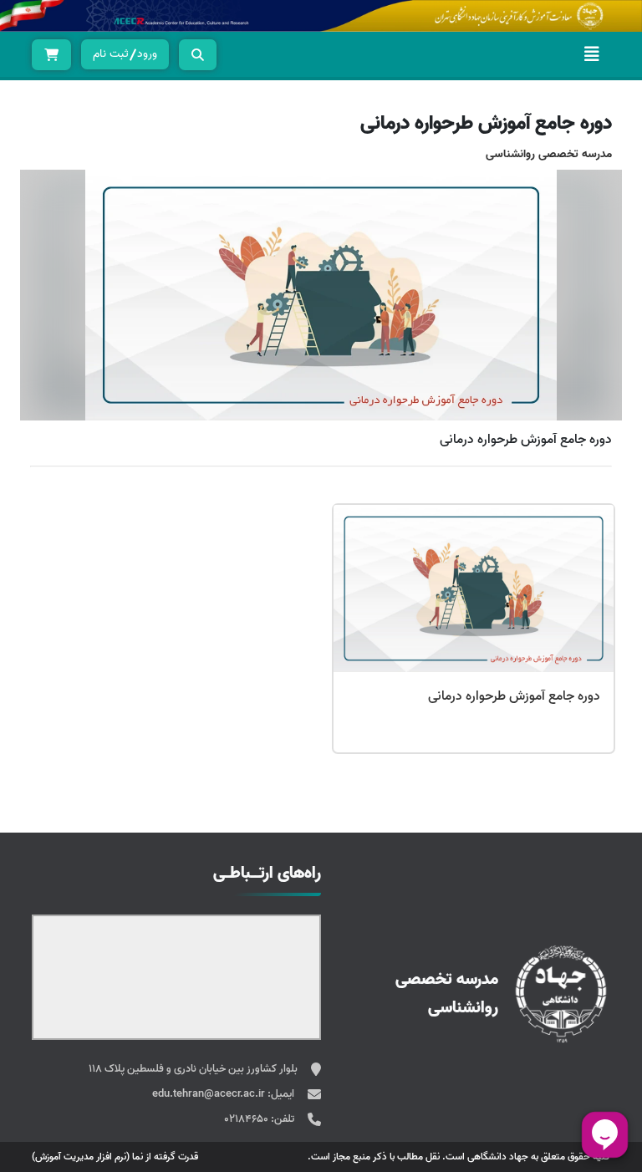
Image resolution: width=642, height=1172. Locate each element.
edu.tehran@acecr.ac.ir (210, 1094)
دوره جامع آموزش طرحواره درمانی (514, 696)
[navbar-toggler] (591, 54)
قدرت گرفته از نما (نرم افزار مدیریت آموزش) (115, 1156)
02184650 (247, 1119)
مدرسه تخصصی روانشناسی (549, 154)
